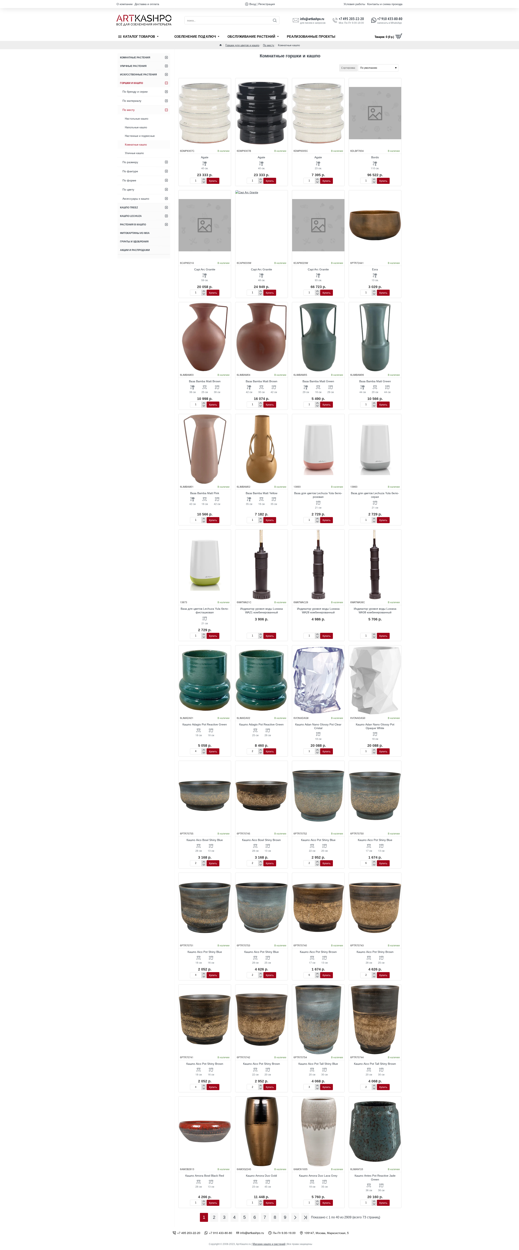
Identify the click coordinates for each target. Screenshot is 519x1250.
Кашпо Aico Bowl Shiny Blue (205, 840)
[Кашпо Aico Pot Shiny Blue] (318, 796)
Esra (375, 269)
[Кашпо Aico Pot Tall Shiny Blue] (318, 1019)
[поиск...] (274, 20)
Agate (204, 157)
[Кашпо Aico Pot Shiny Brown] (318, 908)
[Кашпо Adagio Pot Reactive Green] (205, 680)
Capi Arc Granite (204, 269)
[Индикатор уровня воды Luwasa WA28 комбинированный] (318, 564)
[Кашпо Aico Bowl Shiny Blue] (205, 796)
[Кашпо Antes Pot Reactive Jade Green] (375, 1131)
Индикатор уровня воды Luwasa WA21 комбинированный (261, 610)
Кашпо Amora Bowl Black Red (204, 1175)
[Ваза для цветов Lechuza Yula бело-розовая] (318, 449)
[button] (213, 181)
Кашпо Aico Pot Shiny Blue (318, 840)
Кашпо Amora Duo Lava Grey (318, 1175)
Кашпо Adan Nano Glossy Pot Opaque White (375, 726)
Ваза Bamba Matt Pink (204, 493)
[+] (203, 179)
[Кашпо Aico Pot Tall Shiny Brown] (375, 1019)
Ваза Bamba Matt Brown (205, 381)
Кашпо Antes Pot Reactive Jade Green (375, 1177)
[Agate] (205, 113)
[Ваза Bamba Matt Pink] (205, 449)
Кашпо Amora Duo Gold (261, 1175)
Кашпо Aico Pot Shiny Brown (318, 951)
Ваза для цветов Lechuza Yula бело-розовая (318, 495)
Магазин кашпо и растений (269, 1244)
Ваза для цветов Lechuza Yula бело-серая (375, 495)
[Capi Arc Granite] (205, 225)
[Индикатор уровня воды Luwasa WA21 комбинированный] (261, 564)
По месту (268, 45)
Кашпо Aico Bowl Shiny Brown (261, 840)
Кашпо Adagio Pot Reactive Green (204, 724)
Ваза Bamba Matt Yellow (261, 493)
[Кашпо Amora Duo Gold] (261, 1131)
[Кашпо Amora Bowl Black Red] (205, 1131)
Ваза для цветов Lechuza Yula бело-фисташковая (205, 610)
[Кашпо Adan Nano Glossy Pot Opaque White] (375, 680)
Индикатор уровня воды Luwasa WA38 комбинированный (375, 610)
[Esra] (375, 225)
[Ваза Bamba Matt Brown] (205, 337)
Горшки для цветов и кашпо (242, 45)
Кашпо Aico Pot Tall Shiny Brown (375, 1063)
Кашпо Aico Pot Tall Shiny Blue (318, 1063)
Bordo (375, 157)
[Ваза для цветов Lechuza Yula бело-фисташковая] (205, 564)
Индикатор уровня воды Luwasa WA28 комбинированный (318, 610)
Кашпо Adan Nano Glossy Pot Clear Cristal (318, 726)
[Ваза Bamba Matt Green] (318, 337)
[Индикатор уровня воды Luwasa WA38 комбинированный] (375, 564)
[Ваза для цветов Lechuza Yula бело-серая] (375, 449)
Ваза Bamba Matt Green (318, 381)
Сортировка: (348, 67)
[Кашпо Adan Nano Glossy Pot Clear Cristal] (318, 680)
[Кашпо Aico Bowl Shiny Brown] (261, 796)
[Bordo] (375, 113)
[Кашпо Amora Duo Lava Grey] (318, 1131)
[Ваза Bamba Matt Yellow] (261, 449)
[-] (203, 182)
